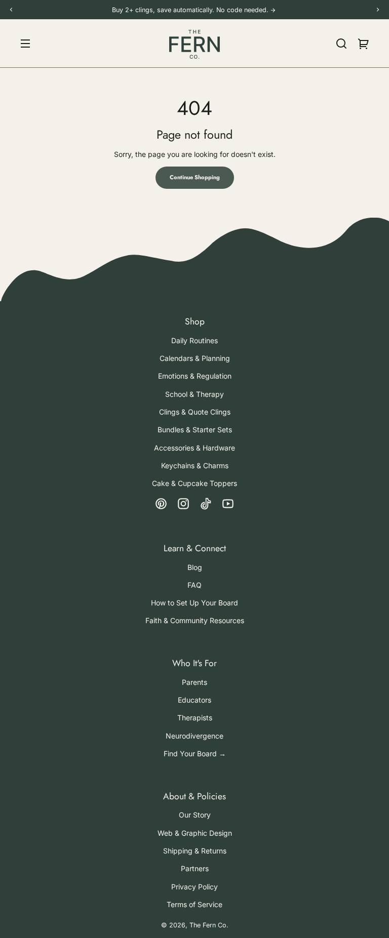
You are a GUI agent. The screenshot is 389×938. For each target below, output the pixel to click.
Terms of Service (194, 904)
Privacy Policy (194, 886)
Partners (195, 868)
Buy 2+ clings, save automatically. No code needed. (191, 10)
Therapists (194, 717)
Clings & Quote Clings (194, 411)
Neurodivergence (194, 735)
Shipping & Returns (194, 850)
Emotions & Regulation (194, 376)
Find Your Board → (195, 753)
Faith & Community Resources (194, 620)
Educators (194, 700)
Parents (194, 682)
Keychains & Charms (194, 465)
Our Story (195, 814)
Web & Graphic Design (195, 833)
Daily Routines (194, 340)
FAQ (194, 585)
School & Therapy (194, 394)
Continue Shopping (195, 177)
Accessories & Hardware (194, 447)
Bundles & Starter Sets (195, 429)
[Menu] (25, 43)
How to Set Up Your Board (194, 602)
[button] (341, 43)
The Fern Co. (208, 925)
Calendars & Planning (195, 358)
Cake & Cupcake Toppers (194, 483)
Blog (194, 567)
